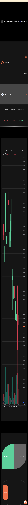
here (20, 21)
